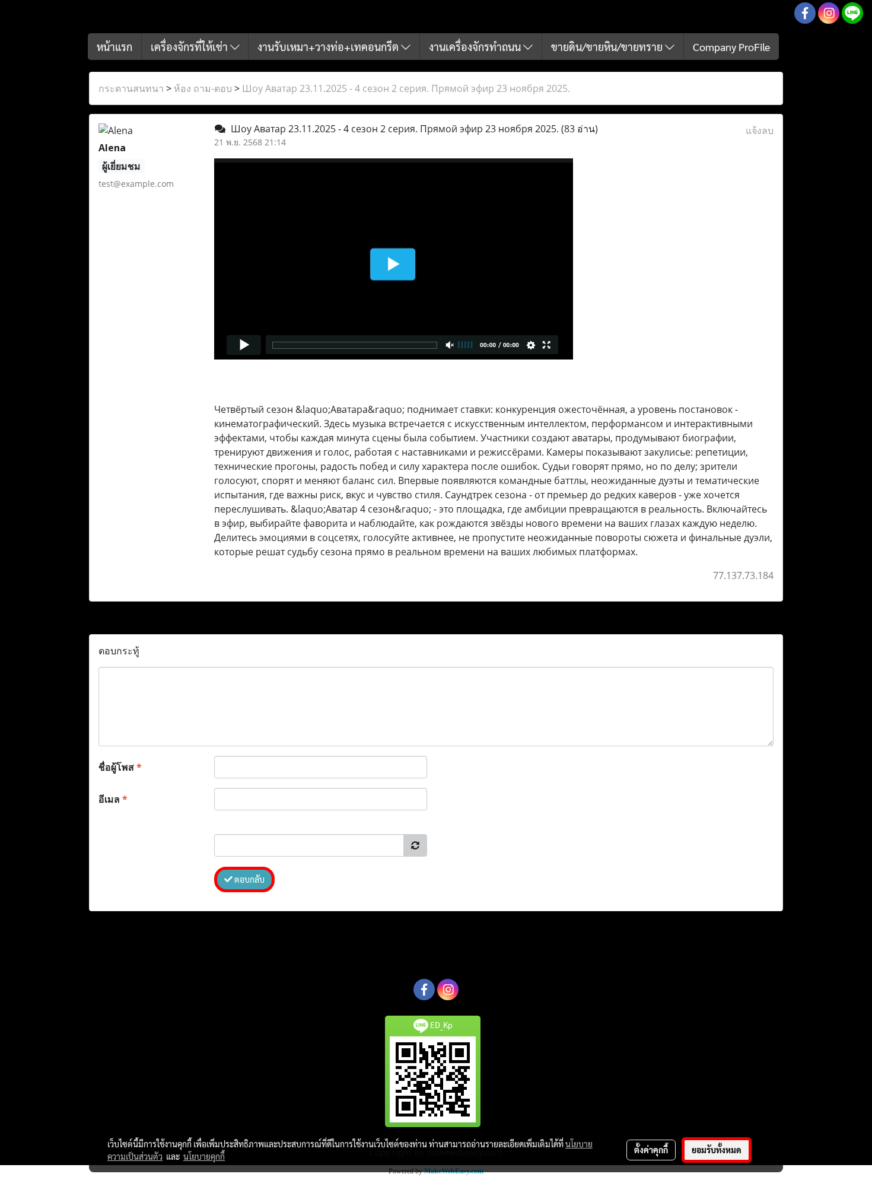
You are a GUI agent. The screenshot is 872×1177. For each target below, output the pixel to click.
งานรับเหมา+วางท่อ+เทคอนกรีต (329, 46)
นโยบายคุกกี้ (204, 1156)
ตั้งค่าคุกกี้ (651, 1149)
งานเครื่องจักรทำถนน (476, 46)
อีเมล (113, 799)
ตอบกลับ (249, 879)
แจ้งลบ (760, 130)
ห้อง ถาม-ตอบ (203, 88)
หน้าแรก (114, 46)
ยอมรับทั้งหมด (716, 1149)
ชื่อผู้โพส (120, 767)
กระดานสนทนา (131, 88)
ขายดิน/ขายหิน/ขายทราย (608, 46)
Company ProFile (731, 46)
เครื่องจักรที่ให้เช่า (190, 46)
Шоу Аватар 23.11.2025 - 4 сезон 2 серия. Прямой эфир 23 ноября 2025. (406, 88)
